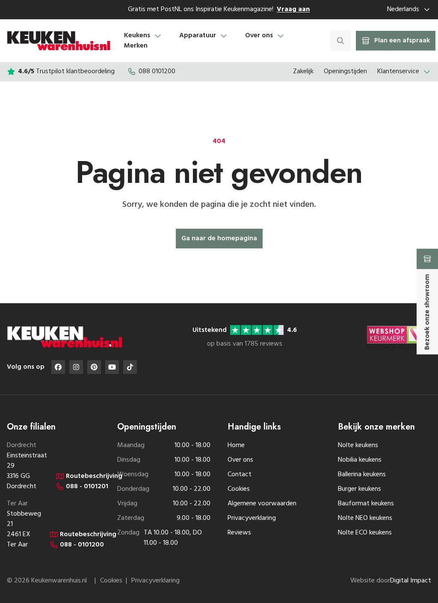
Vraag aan (293, 9)
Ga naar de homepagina (219, 238)
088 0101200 (157, 71)
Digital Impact (410, 580)
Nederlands (403, 9)
